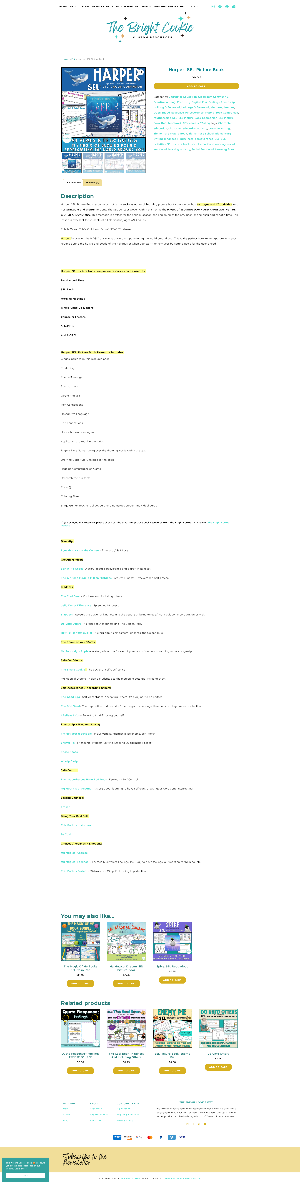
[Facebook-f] (193, 1123)
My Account (123, 1109)
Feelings (214, 102)
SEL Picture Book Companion (198, 117)
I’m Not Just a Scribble (76, 733)
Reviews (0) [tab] (92, 182)
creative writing (219, 128)
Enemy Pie (68, 742)
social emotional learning (208, 144)
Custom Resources (125, 6)
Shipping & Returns (128, 1114)
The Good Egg (70, 696)
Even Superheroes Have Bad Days (84, 779)
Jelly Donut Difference (76, 605)
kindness (170, 138)
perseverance (204, 138)
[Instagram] (213, 6)
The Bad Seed (70, 706)
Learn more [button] (21, 1169)
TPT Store (96, 1120)
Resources (96, 1109)
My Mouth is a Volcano (76, 788)
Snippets (67, 614)
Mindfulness (185, 138)
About (74, 6)
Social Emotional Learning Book (213, 149)
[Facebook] (220, 6)
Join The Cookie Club (169, 6)
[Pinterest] (226, 6)
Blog (85, 6)
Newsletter (100, 6)
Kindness (216, 107)
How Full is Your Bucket (76, 632)
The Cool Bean (71, 596)
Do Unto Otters (71, 623)
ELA (73, 59)
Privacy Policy (125, 1120)
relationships (162, 117)
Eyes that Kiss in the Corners (80, 550)
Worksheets (191, 123)
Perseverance (194, 112)
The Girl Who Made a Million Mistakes (86, 577)
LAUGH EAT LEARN (173, 1178)
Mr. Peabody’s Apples (75, 651)
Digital (196, 102)
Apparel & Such (99, 1114)
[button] (141, 72)
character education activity (187, 128)
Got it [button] (25, 1175)
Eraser (65, 807)
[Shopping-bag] (233, 6)
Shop (145, 6)
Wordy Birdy (69, 761)
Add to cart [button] (80, 983)
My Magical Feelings (74, 861)
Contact (193, 6)
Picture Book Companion (221, 112)
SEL (174, 117)
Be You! (66, 834)
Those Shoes (69, 752)
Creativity (183, 102)
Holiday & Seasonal (167, 107)
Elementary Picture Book (170, 133)
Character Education (183, 96)
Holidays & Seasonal (195, 107)
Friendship (228, 102)
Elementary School (201, 133)
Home (63, 6)
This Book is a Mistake (76, 825)
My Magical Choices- (75, 852)
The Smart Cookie (73, 669)
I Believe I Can (70, 715)
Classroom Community (213, 96)
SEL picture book (178, 144)
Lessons (229, 107)
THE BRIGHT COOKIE (130, 1178)
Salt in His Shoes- (72, 568)
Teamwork (175, 123)
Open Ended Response (169, 112)
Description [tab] (73, 182)
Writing (205, 123)
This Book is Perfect (74, 871)
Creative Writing (165, 102)
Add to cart (196, 86)
